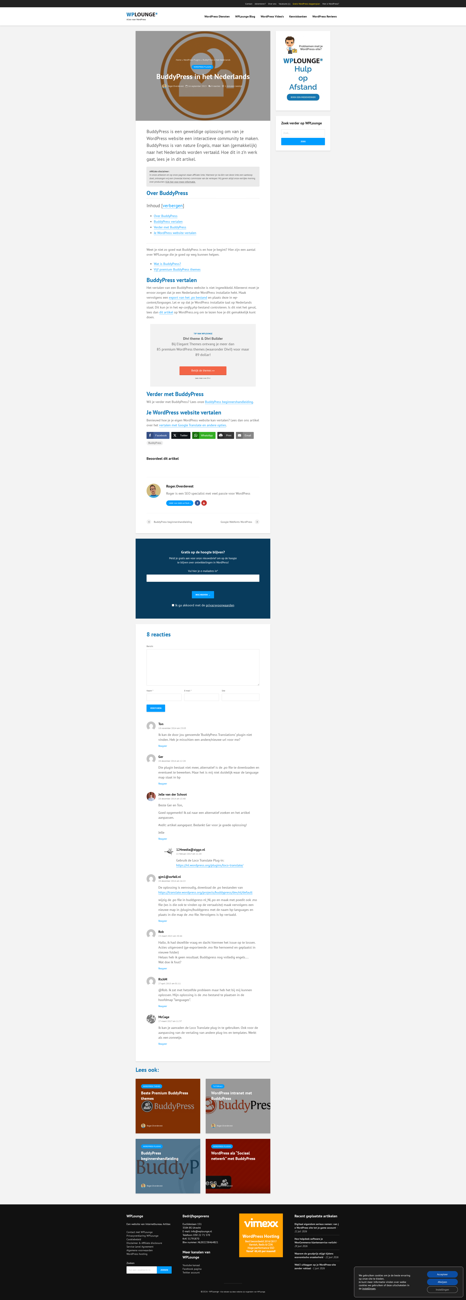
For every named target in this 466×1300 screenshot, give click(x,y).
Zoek (303, 141)
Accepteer (442, 1274)
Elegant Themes (189, 344)
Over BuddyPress (165, 216)
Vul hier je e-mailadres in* (203, 571)
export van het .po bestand (188, 297)
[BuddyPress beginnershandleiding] (168, 1166)
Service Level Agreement (140, 1246)
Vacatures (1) (284, 3)
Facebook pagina (192, 1269)
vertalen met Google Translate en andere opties (192, 425)
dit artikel (166, 312)
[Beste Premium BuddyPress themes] (168, 1106)
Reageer (162, 746)
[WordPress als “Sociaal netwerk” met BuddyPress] (238, 1166)
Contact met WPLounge (140, 1232)
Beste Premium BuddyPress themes (164, 1095)
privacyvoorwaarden (220, 605)
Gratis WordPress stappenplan (306, 3)
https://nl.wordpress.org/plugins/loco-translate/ (209, 865)
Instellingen (442, 1289)
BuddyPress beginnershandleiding (229, 402)
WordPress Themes (151, 1086)
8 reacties (215, 86)
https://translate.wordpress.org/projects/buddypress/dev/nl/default (205, 892)
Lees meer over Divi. (203, 378)
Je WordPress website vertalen (175, 233)
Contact (248, 3)
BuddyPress (154, 443)
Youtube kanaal (191, 1265)
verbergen (173, 205)
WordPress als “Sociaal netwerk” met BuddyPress (233, 1155)
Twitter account (191, 1272)
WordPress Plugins (191, 59)
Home (178, 59)
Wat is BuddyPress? (167, 264)
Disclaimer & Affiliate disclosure (144, 1243)
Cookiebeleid (134, 1239)
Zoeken (131, 1263)
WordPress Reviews (324, 16)
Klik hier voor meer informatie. (180, 181)
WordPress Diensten (217, 16)
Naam (150, 691)
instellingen (369, 1288)
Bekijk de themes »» (203, 370)
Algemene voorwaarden (140, 1250)
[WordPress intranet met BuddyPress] (238, 1106)
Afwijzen (442, 1282)
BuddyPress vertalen (168, 221)
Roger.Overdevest (175, 86)
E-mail (187, 691)
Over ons (272, 3)
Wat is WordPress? (330, 3)
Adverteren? (260, 3)
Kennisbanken (298, 16)
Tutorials (217, 1086)
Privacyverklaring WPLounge (142, 1235)
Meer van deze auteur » (180, 503)
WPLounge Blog (245, 16)
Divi (227, 349)
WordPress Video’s (272, 16)
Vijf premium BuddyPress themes (177, 269)
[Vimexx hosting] (261, 1235)
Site (223, 691)
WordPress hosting (137, 1254)
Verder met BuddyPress (170, 227)
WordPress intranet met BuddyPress (231, 1095)
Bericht (150, 646)
